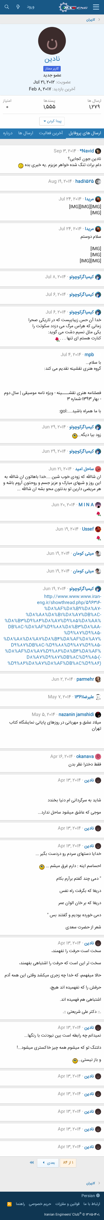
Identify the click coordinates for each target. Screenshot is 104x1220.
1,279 (94, 107)
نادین (89, 780)
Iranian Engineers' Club (72, 1214)
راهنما (20, 1204)
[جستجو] (6, 7)
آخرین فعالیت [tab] (51, 133)
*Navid (87, 151)
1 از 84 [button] (68, 1163)
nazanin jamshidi (76, 714)
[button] (96, 7)
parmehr (85, 679)
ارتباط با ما (91, 1204)
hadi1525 (84, 181)
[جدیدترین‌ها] (18, 7)
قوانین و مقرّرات (67, 1204)
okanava (85, 756)
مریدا (89, 199)
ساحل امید (84, 469)
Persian (88, 1196)
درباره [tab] (7, 133)
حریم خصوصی (40, 1204)
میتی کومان (83, 553)
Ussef (88, 529)
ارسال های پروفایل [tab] (85, 133)
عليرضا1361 (84, 697)
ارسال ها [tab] (25, 133)
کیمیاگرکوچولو (81, 277)
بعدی (50, 1163)
